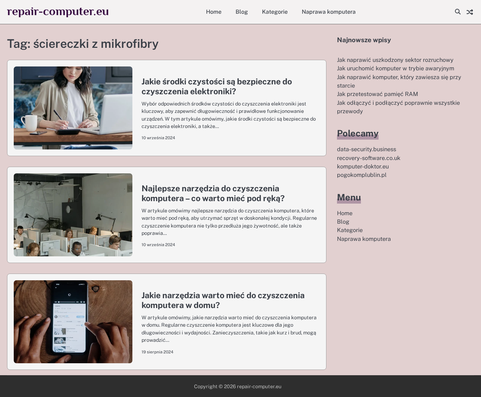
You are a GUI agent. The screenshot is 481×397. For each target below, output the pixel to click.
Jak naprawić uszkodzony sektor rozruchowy (395, 60)
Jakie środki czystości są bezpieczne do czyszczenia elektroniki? (217, 86)
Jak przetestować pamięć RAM (377, 94)
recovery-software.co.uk (368, 158)
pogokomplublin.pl (362, 175)
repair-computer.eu (58, 11)
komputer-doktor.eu (363, 166)
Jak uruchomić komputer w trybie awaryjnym (395, 68)
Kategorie (275, 11)
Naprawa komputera (329, 11)
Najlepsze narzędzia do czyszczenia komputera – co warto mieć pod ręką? (213, 193)
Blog (242, 11)
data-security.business (366, 149)
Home (213, 11)
